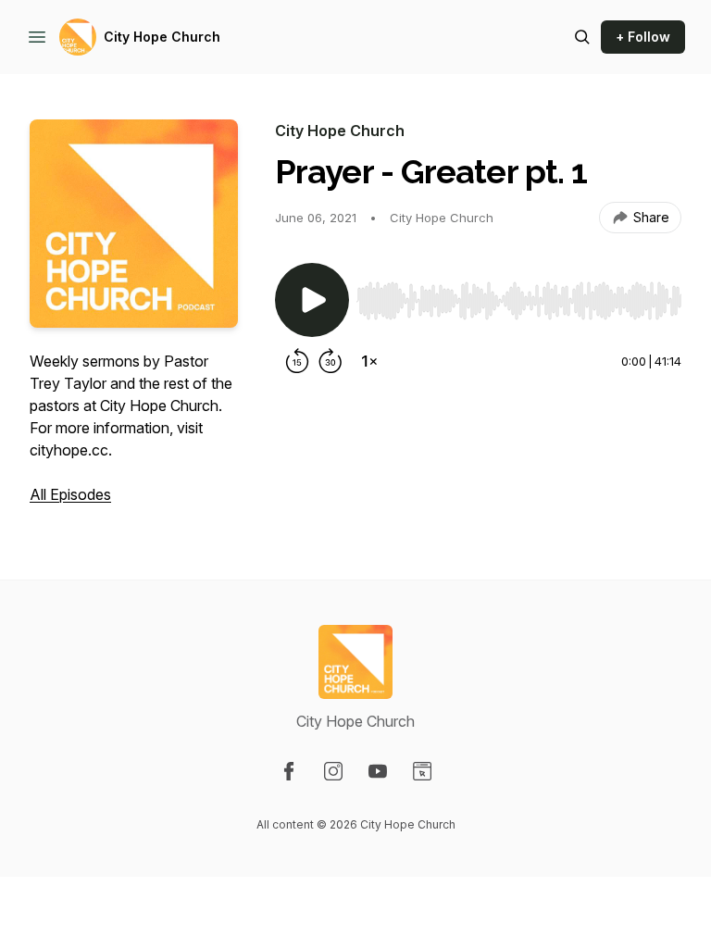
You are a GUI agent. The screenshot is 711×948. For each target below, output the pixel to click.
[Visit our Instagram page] (333, 771)
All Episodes (70, 494)
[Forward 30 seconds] (330, 361)
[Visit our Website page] (422, 771)
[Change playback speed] (369, 361)
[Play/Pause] (312, 300)
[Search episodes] (582, 37)
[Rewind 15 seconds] (297, 361)
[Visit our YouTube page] (377, 771)
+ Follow (643, 36)
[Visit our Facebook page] (289, 771)
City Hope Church (162, 36)
